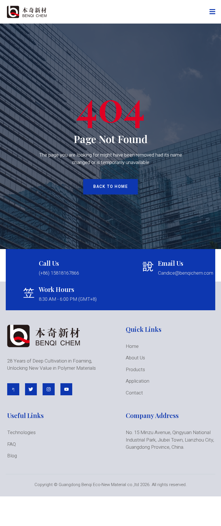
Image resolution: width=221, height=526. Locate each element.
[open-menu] (212, 12)
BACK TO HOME (110, 187)
